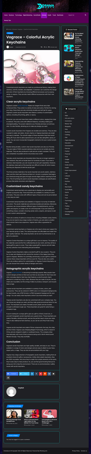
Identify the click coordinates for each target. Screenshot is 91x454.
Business (11, 15)
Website (67, 214)
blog (66, 129)
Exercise (67, 148)
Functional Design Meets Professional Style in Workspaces (79, 93)
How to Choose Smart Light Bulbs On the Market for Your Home (31, 421)
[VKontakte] (49, 374)
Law (66, 173)
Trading (67, 206)
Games (67, 162)
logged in (16, 439)
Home (6, 15)
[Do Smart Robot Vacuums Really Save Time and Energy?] (69, 48)
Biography (68, 126)
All (65, 112)
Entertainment (69, 145)
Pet (66, 184)
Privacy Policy (76, 451)
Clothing (67, 134)
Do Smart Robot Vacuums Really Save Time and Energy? (78, 50)
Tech (66, 198)
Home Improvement (70, 170)
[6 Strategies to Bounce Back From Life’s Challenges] (49, 413)
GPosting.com (43, 451)
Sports (67, 192)
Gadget (67, 159)
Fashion (67, 151)
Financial (67, 154)
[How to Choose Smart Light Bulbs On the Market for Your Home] (31, 413)
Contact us (84, 451)
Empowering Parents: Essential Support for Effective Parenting (79, 65)
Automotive (68, 121)
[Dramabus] (45, 6)
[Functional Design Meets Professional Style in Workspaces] (69, 92)
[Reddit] (45, 374)
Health (49, 15)
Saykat (11, 47)
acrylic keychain (23, 105)
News (66, 178)
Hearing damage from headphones (13, 420)
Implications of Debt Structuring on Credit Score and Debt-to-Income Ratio (80, 80)
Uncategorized (69, 211)
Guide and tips (69, 165)
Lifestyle (44, 15)
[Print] (8, 377)
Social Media (37, 15)
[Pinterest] (40, 374)
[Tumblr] (36, 374)
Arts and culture (69, 118)
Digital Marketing (27, 15)
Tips (66, 203)
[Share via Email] (53, 374)
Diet (66, 137)
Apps (66, 115)
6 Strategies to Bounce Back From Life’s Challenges (49, 421)
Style (66, 195)
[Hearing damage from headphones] (14, 413)
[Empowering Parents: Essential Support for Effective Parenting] (69, 63)
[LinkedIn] (32, 374)
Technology (18, 15)
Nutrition (67, 181)
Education (68, 143)
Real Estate (60, 15)
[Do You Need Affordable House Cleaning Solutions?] (69, 36)
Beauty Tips (7, 20)
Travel (54, 15)
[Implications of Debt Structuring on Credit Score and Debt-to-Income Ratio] (69, 77)
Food (66, 156)
